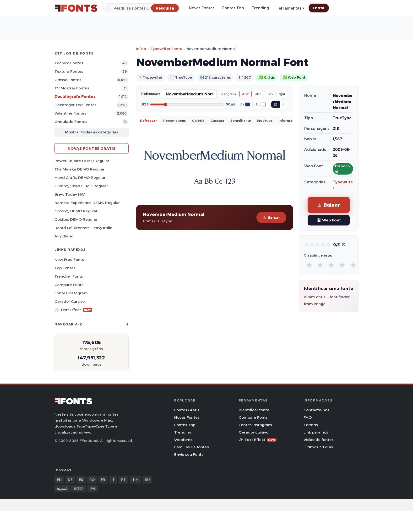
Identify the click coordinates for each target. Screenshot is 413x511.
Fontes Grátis (186, 410)
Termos (311, 425)
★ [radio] (309, 265)
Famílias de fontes (191, 447)
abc (258, 94)
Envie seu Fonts (188, 454)
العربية (62, 488)
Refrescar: (150, 94)
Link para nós (316, 432)
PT (123, 480)
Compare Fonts (68, 284)
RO (92, 480)
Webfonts (183, 439)
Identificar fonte (254, 410)
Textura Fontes (68, 71)
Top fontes (65, 268)
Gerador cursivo (69, 301)
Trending (260, 8)
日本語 (79, 488)
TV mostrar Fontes (71, 88)
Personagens (174, 120)
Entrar (319, 8)
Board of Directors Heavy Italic (83, 227)
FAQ (308, 417)
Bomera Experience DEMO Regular (87, 202)
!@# (282, 94)
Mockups (264, 120)
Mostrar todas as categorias (91, 132)
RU (147, 480)
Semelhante (240, 120)
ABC (245, 94)
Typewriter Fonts (166, 48)
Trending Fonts (68, 276)
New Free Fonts (69, 259)
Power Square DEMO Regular (81, 161)
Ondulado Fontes (70, 121)
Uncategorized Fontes (75, 105)
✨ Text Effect (72, 310)
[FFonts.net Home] (76, 8)
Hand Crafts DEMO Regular (79, 177)
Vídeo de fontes (319, 439)
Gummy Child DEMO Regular (81, 186)
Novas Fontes (202, 8)
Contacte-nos (316, 410)
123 (270, 94)
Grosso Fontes (67, 79)
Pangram (228, 94)
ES (81, 480)
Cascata (217, 120)
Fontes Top (233, 8)
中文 (135, 480)
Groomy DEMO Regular (76, 211)
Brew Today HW (69, 194)
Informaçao (289, 120)
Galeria (198, 120)
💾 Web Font (329, 220)
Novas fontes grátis (92, 148)
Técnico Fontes (68, 63)
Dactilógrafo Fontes (75, 96)
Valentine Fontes (70, 113)
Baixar (273, 217)
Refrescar (148, 120)
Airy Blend (64, 236)
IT (113, 480)
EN (59, 480)
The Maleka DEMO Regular (79, 169)
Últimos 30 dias (318, 447)
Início (141, 48)
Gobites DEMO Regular (75, 219)
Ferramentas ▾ (290, 8)
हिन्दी (93, 488)
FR (103, 480)
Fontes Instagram (71, 293)
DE (70, 480)
